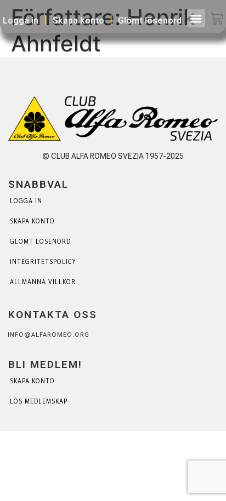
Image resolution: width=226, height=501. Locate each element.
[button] (196, 18)
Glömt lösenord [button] (150, 20)
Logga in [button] (20, 20)
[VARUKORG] (216, 20)
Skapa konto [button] (78, 20)
